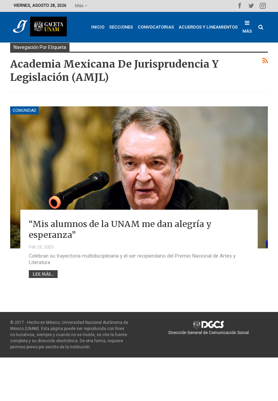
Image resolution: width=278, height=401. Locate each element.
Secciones (121, 27)
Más (79, 5)
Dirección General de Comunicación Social (208, 332)
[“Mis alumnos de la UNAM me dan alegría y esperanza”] (139, 177)
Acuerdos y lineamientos (208, 27)
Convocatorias (156, 27)
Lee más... (43, 274)
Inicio (97, 27)
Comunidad (24, 110)
